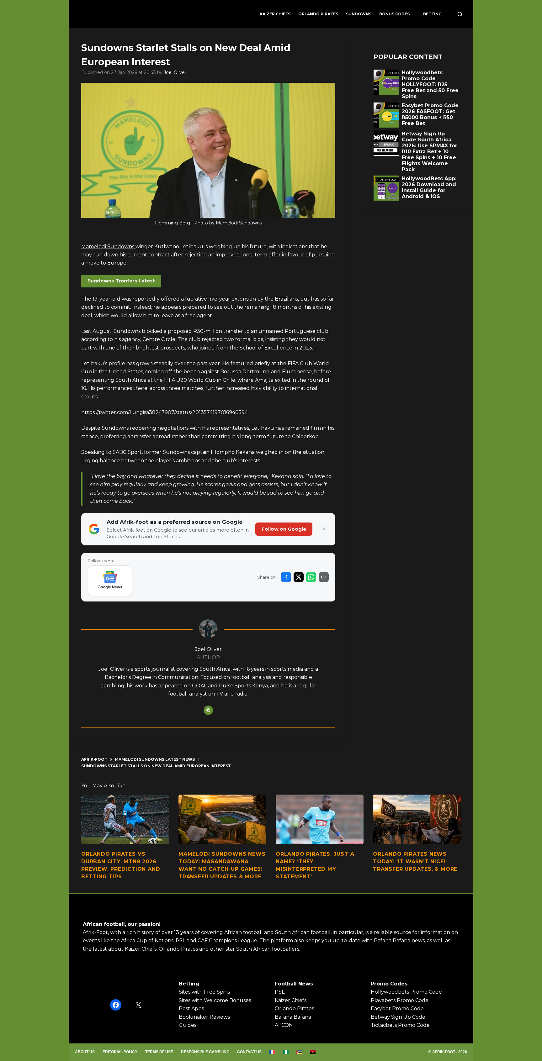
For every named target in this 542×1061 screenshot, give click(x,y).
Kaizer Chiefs (275, 14)
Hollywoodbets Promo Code (406, 992)
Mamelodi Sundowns (108, 246)
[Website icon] (208, 710)
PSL (279, 992)
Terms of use (159, 1052)
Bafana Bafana (293, 1017)
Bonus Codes (394, 14)
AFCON (284, 1025)
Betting (432, 14)
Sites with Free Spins (204, 992)
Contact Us (249, 1052)
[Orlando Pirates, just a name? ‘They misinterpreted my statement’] (320, 819)
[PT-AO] (313, 1052)
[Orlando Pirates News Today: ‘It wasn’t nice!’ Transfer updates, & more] (417, 819)
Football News (294, 984)
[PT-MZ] (299, 1052)
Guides (187, 1025)
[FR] (272, 1052)
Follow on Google (284, 529)
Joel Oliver (175, 72)
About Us (85, 1052)
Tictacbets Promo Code (400, 1025)
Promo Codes (389, 984)
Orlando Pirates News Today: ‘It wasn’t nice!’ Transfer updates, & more (415, 861)
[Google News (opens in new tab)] (110, 580)
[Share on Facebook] (286, 577)
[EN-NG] (286, 1052)
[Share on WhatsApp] (311, 577)
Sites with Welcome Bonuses (215, 1000)
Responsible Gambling (205, 1052)
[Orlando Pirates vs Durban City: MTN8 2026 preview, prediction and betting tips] (125, 819)
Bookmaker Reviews (204, 1017)
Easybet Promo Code (397, 1008)
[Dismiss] (324, 529)
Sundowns (358, 14)
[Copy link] (324, 577)
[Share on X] (299, 577)
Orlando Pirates (318, 14)
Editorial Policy (120, 1052)
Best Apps (191, 1008)
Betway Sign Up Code (398, 1017)
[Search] (460, 14)
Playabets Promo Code (399, 1000)
